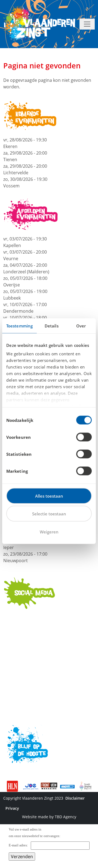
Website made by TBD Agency (49, 816)
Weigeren (49, 531)
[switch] (84, 437)
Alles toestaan (49, 495)
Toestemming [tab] (19, 325)
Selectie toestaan (49, 513)
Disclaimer (75, 798)
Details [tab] (52, 325)
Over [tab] (81, 325)
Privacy (12, 808)
